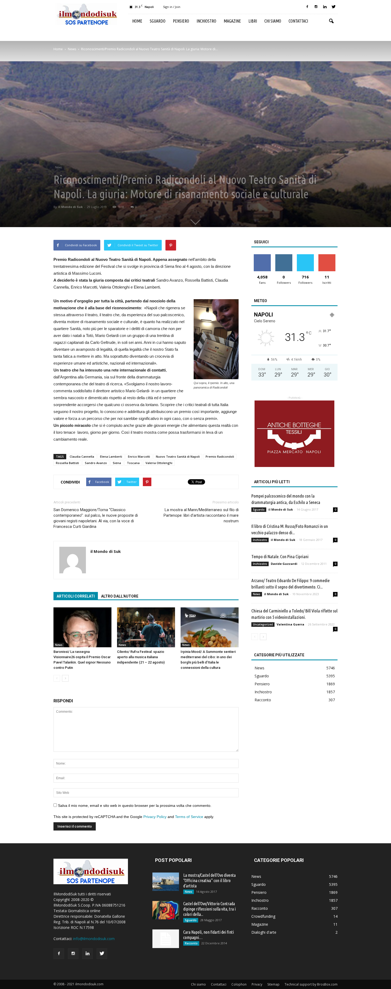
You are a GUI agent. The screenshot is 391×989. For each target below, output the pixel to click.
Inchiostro (206, 21)
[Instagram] (316, 7)
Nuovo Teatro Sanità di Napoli (178, 456)
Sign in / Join (171, 7)
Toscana (133, 463)
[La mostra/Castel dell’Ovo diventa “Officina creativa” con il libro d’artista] (165, 882)
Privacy (257, 984)
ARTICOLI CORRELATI (76, 596)
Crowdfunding (263, 916)
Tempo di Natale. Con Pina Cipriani (280, 556)
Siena (117, 463)
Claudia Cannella (82, 456)
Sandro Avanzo (96, 463)
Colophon (239, 984)
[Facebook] (307, 7)
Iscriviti (327, 256)
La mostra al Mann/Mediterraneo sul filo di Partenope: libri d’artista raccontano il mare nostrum (201, 515)
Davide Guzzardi (284, 564)
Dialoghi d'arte (263, 932)
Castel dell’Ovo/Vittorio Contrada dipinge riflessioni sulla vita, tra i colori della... (209, 909)
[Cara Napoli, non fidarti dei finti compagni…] (165, 938)
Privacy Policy (155, 817)
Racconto (263, 699)
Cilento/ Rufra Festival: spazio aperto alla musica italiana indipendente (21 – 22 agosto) (141, 657)
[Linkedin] (325, 7)
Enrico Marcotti (139, 456)
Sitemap (273, 984)
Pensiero (181, 21)
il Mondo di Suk (70, 207)
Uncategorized (263, 624)
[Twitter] (334, 7)
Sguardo (157, 21)
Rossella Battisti (67, 463)
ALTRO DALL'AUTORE (119, 596)
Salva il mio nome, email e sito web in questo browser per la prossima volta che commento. (134, 805)
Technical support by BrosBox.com (311, 984)
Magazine (232, 21)
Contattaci (298, 21)
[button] (331, 21)
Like (262, 256)
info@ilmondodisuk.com (94, 938)
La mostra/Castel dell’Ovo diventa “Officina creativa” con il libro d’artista (209, 880)
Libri (252, 21)
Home (137, 21)
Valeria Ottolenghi (158, 463)
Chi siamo (272, 21)
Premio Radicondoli (220, 456)
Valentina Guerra (290, 624)
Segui (283, 256)
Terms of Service (189, 817)
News (58, 167)
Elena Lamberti (111, 456)
